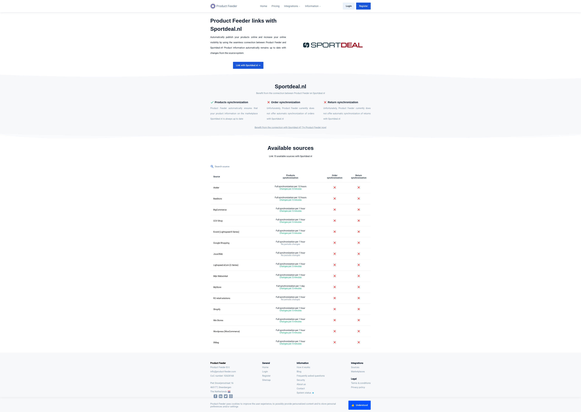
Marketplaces (358, 371)
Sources (355, 367)
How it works (303, 367)
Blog (299, 371)
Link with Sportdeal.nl (248, 65)
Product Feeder (218, 363)
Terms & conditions (361, 383)
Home (265, 367)
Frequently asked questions (311, 375)
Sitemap (266, 380)
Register (363, 6)
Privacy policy (358, 387)
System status (304, 392)
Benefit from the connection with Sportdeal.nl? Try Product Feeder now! (290, 127)
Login (349, 6)
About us (301, 384)
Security (301, 380)
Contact (301, 388)
